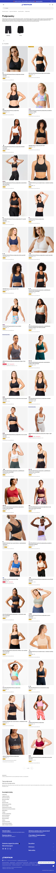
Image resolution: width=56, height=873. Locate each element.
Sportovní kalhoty (5, 816)
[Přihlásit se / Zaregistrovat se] (50, 4)
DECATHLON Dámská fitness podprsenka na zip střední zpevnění (41, 580)
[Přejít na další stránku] (31, 768)
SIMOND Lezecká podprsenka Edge (10, 579)
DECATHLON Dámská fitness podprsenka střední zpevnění (13, 75)
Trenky (20, 35)
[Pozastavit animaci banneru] (51, 1)
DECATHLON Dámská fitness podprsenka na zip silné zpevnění (40, 758)
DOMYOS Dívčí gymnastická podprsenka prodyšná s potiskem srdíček (40, 111)
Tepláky (3, 812)
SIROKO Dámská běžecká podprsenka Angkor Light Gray (40, 434)
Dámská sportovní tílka (6, 804)
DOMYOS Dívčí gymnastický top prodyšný (12, 326)
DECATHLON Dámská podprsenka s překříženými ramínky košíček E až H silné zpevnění (39, 327)
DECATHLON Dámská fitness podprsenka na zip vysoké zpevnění (15, 399)
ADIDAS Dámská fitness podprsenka (11, 756)
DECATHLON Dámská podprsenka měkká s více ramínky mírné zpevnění (15, 651)
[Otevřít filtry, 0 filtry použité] (3, 40)
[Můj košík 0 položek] (52, 4)
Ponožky (4, 800)
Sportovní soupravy (6, 797)
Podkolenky (4, 794)
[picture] (15, 59)
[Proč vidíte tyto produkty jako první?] (2, 43)
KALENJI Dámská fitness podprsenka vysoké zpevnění (40, 255)
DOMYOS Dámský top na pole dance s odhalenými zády (15, 721)
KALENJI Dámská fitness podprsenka (11, 110)
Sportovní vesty (5, 802)
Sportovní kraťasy (5, 799)
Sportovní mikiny (5, 818)
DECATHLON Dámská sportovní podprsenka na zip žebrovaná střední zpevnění (40, 507)
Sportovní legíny (5, 805)
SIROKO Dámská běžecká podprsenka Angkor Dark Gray (14, 362)
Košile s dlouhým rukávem (7, 824)
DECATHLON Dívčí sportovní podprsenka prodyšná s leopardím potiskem (40, 544)
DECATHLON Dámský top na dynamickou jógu (39, 687)
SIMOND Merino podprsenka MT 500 (37, 145)
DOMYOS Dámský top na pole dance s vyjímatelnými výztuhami (14, 544)
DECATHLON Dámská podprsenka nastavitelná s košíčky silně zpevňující (39, 363)
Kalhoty (3, 820)
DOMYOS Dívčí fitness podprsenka (36, 219)
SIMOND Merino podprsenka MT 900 (11, 288)
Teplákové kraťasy (5, 796)
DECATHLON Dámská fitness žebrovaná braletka (39, 73)
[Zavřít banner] (53, 1)
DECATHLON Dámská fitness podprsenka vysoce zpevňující (39, 616)
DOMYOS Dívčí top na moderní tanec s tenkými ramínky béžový (41, 652)
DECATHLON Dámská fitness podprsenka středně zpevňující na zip (39, 399)
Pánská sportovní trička (6, 807)
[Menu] (3, 4)
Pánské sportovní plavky (7, 823)
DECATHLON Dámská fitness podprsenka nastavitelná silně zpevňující (14, 183)
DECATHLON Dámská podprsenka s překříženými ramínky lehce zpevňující (39, 290)
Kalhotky (8, 35)
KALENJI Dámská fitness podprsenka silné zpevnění (14, 255)
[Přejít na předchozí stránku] (24, 768)
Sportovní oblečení (6, 815)
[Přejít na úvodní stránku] (27, 4)
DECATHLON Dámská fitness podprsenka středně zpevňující (13, 147)
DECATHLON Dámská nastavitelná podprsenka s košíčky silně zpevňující (13, 507)
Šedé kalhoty (4, 810)
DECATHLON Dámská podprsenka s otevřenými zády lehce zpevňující (14, 615)
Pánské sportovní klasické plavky (8, 808)
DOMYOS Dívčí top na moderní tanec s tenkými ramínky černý (41, 183)
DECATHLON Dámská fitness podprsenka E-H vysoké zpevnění (14, 219)
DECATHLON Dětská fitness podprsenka (11, 687)
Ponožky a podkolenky (6, 813)
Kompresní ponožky (6, 821)
